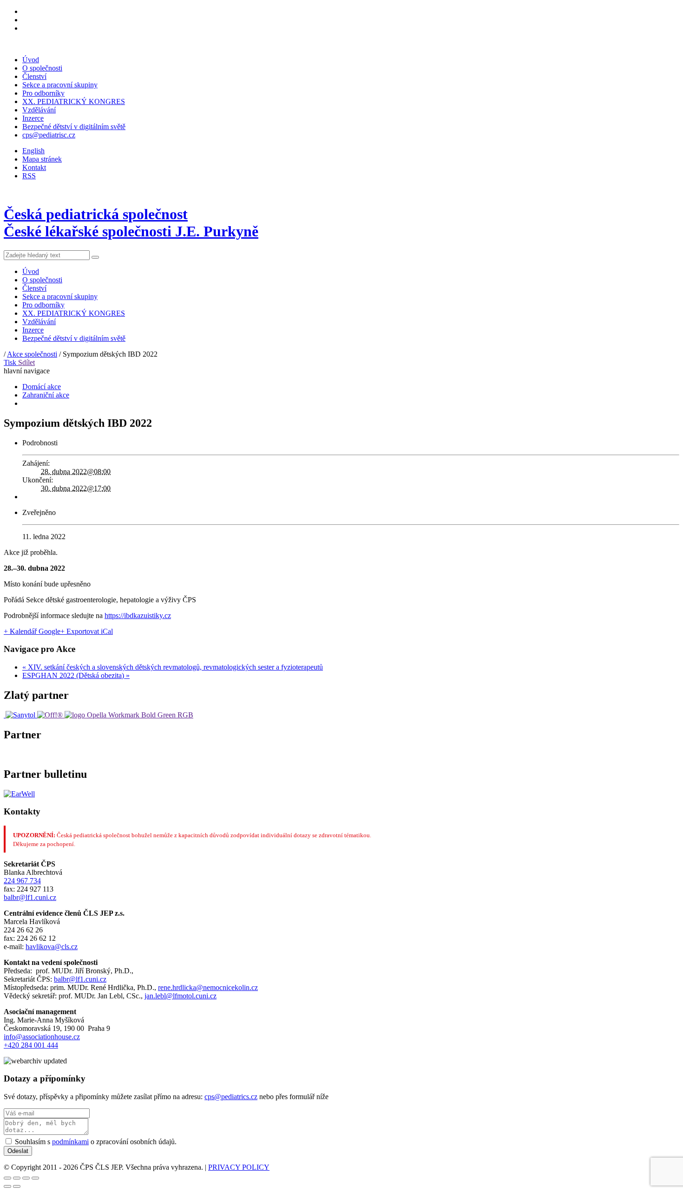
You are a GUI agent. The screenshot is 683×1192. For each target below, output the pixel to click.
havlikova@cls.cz (52, 947)
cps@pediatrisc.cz (48, 135)
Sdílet (26, 362)
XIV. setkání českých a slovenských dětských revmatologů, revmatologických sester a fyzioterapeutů (172, 667)
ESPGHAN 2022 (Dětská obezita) (76, 675)
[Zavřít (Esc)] (7, 1178)
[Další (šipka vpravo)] (16, 1186)
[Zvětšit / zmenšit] (35, 1178)
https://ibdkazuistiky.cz (138, 615)
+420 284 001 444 (31, 1045)
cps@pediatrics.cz (230, 1097)
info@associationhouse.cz (42, 1037)
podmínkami (70, 1142)
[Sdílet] (16, 1178)
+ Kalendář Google (32, 631)
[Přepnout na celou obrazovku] (26, 1178)
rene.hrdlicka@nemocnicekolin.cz (208, 987)
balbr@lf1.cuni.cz (30, 897)
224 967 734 (22, 881)
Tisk (11, 362)
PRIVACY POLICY (238, 1167)
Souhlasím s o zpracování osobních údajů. (96, 1142)
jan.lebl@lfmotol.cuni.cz (180, 996)
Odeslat (17, 1150)
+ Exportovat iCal (86, 631)
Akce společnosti (32, 354)
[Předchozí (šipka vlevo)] (7, 1186)
